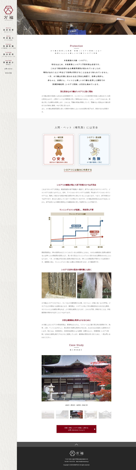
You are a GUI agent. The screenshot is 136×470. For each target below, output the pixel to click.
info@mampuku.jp (84, 461)
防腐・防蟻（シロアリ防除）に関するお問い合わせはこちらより (76, 429)
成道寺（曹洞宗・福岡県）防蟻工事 (76, 405)
